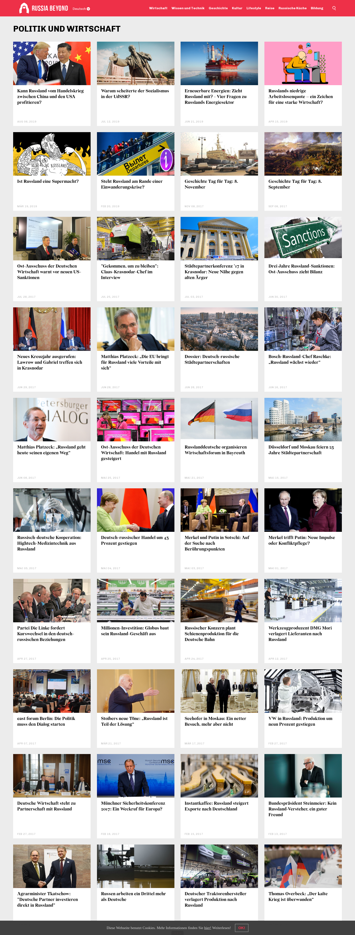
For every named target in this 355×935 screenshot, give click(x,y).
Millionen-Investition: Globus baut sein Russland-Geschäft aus (135, 631)
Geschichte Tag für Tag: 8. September (295, 184)
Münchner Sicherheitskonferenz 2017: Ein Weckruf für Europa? (133, 806)
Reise (269, 8)
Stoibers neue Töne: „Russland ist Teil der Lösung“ (134, 721)
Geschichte (218, 8)
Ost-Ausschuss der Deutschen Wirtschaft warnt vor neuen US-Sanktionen (49, 272)
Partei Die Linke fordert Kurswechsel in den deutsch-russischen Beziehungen (45, 634)
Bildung (317, 8)
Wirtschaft (158, 8)
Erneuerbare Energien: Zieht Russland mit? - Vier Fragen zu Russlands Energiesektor (216, 97)
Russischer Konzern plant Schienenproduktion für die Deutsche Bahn (212, 634)
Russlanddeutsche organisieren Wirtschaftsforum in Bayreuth (216, 450)
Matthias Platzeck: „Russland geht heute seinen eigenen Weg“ (51, 450)
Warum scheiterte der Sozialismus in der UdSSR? (135, 94)
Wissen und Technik (188, 8)
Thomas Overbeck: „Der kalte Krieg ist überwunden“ (298, 897)
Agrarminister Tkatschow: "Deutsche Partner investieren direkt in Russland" (47, 900)
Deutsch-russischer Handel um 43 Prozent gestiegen (135, 541)
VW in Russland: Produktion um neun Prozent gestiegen (300, 721)
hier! (207, 928)
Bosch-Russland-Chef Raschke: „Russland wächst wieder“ (300, 360)
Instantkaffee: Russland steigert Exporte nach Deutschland (217, 806)
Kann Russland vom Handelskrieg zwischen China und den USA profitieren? (50, 97)
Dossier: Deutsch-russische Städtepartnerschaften (212, 360)
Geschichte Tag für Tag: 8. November (211, 184)
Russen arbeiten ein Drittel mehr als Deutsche (133, 897)
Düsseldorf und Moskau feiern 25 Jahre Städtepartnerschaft (301, 450)
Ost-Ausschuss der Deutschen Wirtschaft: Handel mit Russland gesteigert (133, 453)
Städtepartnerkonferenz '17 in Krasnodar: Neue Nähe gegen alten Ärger (214, 272)
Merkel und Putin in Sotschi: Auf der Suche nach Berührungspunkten (217, 544)
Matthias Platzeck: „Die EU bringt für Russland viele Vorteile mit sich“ (135, 363)
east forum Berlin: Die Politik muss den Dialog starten (46, 721)
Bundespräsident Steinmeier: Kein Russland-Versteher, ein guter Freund (303, 809)
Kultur (237, 8)
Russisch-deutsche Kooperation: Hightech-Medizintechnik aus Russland (49, 544)
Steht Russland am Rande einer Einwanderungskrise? (132, 184)
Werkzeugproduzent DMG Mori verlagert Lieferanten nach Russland (300, 634)
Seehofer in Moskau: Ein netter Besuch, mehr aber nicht (215, 721)
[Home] (24, 8)
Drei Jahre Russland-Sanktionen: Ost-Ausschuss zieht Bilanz (302, 269)
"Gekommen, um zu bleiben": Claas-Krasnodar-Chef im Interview (129, 272)
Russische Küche (293, 8)
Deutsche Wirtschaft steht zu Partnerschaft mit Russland (46, 806)
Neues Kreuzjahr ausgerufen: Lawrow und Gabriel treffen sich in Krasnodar (49, 363)
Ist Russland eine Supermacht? (48, 181)
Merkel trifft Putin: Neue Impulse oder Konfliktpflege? (302, 541)
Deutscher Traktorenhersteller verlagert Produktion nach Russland (216, 900)
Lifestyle (254, 8)
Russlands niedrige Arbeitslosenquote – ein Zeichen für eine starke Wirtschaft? (301, 97)
